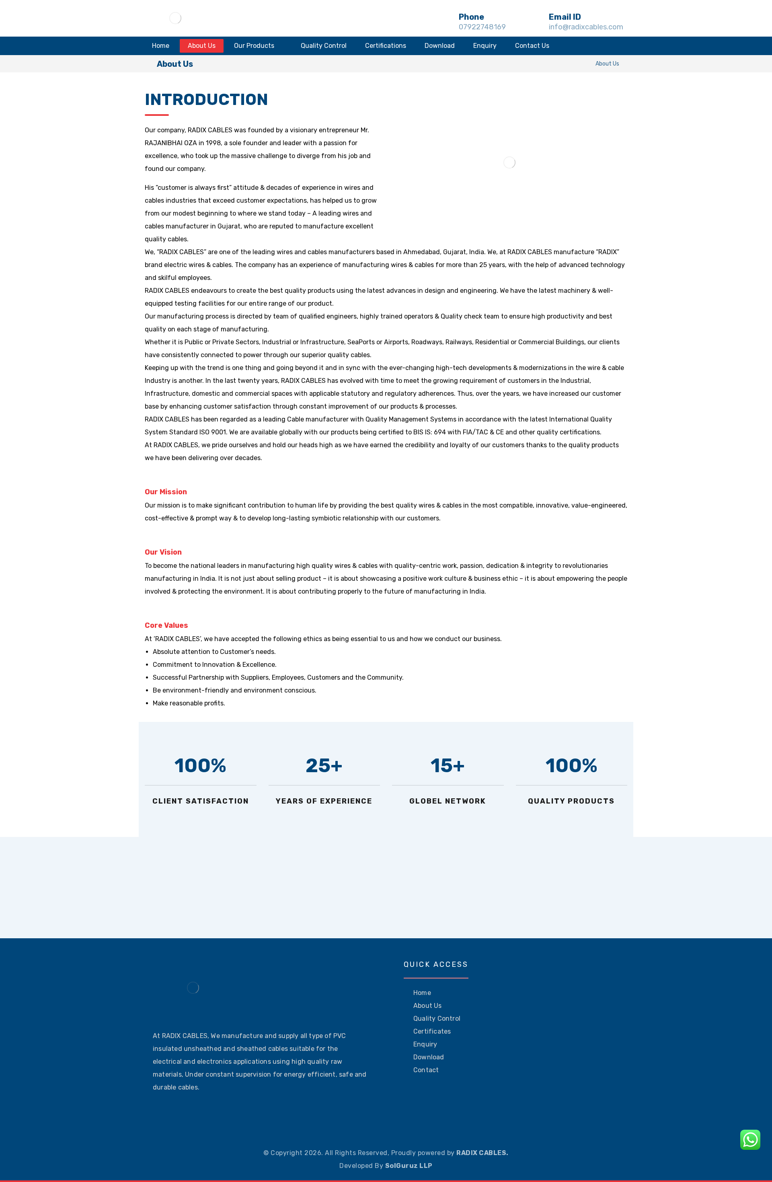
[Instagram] (172, 1112)
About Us (427, 1005)
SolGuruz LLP (409, 1166)
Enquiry (425, 1044)
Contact (426, 1070)
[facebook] (159, 1112)
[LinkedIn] (197, 1112)
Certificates (432, 1031)
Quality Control (436, 1018)
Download (428, 1057)
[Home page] (579, 63)
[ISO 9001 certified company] (175, 18)
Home (422, 993)
